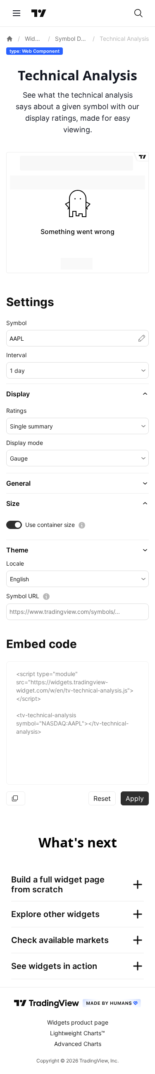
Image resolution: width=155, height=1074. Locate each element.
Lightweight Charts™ (77, 1033)
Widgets (34, 38)
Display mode (24, 442)
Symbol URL (22, 595)
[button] (77, 370)
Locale (15, 563)
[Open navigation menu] (16, 13)
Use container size (50, 524)
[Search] (138, 13)
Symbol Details (71, 38)
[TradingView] (38, 13)
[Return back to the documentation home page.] (9, 39)
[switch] (14, 525)
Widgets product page (77, 1022)
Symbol (16, 322)
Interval (16, 354)
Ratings (16, 410)
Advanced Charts (77, 1043)
